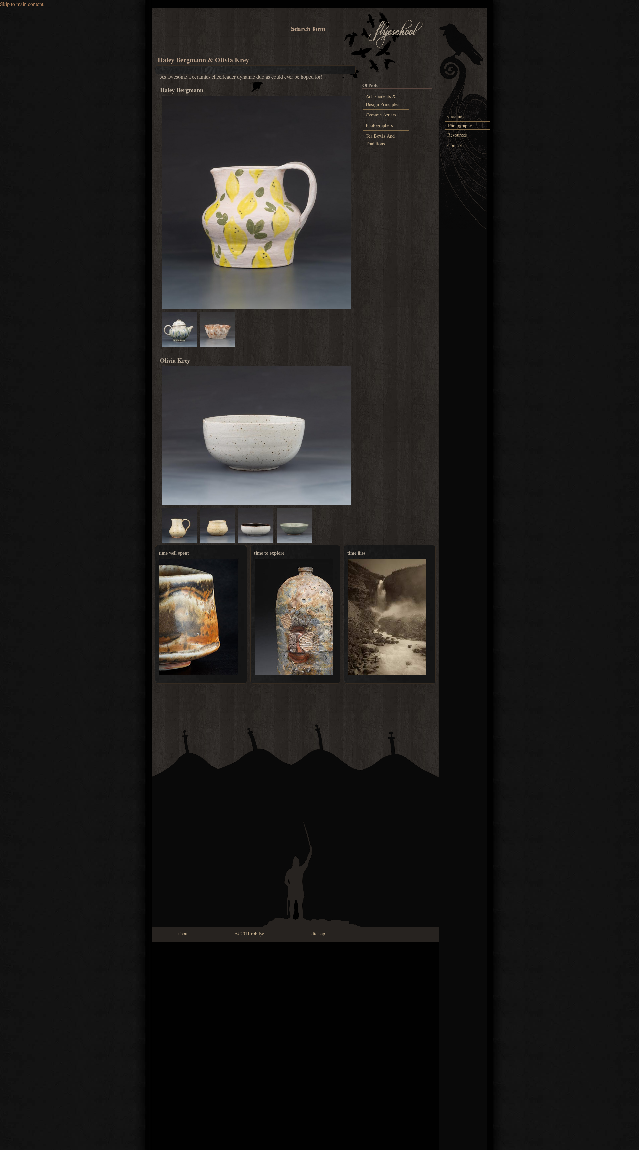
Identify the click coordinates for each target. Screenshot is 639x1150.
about (183, 933)
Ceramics (456, 116)
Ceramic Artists (381, 115)
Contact (454, 145)
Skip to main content (21, 3)
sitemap (318, 933)
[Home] (395, 46)
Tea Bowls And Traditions (380, 140)
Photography (460, 125)
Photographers (379, 125)
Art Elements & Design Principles (382, 100)
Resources (457, 135)
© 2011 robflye (249, 933)
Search (292, 28)
